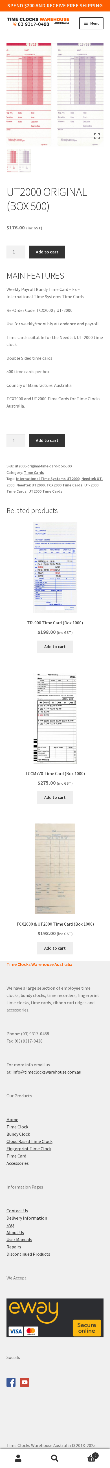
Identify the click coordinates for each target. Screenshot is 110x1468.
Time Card (16, 1156)
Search (55, 1458)
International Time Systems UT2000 (48, 478)
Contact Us (17, 1210)
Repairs (13, 1247)
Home (12, 1119)
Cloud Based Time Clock (29, 1141)
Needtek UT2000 (30, 485)
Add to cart (47, 252)
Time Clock (17, 1127)
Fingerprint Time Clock (28, 1148)
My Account (18, 1458)
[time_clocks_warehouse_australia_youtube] (24, 1382)
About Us (15, 1232)
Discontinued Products (28, 1254)
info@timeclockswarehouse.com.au (46, 1072)
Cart (84, 1454)
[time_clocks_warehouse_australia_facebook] (11, 1382)
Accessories (17, 1163)
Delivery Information (26, 1218)
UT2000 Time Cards (45, 491)
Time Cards (34, 472)
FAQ (10, 1225)
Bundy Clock (18, 1134)
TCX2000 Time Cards (64, 485)
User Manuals (19, 1239)
